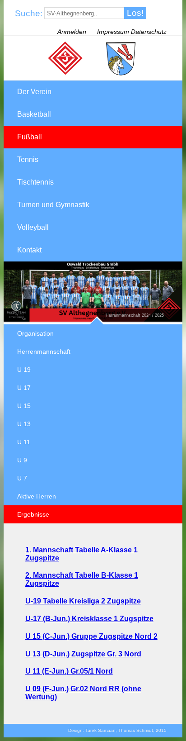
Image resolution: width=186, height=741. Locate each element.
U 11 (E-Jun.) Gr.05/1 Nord (69, 671)
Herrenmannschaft (43, 351)
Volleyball (33, 227)
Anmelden (71, 31)
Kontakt (29, 250)
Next (24, 316)
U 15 (24, 405)
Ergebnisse (33, 514)
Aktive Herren (36, 496)
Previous (10, 316)
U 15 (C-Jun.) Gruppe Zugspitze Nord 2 (91, 636)
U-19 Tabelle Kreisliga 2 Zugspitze (83, 601)
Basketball (34, 114)
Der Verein (34, 91)
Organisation (35, 333)
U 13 (24, 424)
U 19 (24, 369)
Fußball (29, 137)
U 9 (22, 460)
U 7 (22, 478)
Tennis (27, 159)
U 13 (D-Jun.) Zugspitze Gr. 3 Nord (83, 654)
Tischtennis (35, 182)
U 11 (23, 442)
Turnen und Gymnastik (53, 205)
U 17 (24, 387)
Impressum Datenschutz (132, 31)
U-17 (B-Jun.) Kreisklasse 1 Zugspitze (89, 618)
